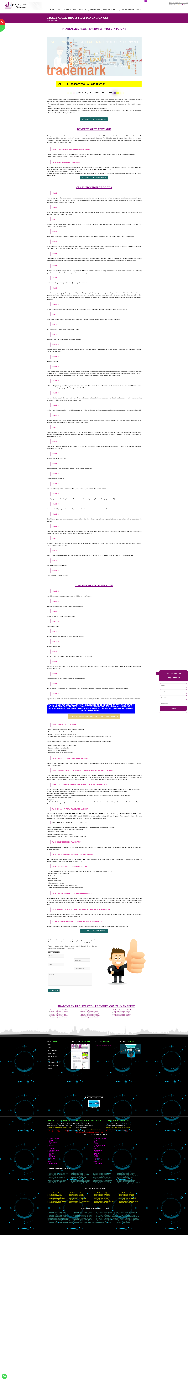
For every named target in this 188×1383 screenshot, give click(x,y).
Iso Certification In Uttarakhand (128, 1199)
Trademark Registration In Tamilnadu (107, 1215)
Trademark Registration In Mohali (122, 1011)
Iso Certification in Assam (55, 1194)
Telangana (96, 1158)
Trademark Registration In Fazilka (89, 1014)
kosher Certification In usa (102, 1202)
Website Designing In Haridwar (126, 1181)
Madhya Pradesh (53, 1150)
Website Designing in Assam (55, 1176)
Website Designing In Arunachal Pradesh (129, 1176)
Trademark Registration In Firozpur (59, 1015)
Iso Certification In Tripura (127, 1195)
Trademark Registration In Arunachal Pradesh (60, 1222)
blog (49, 1059)
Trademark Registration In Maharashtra (58, 1218)
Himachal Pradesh (99, 1145)
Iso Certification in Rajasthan (102, 1193)
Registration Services (110, 9)
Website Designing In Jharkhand (126, 1180)
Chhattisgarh (52, 1142)
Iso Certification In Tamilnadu (102, 1195)
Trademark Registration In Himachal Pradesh (130, 1221)
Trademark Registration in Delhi (56, 1212)
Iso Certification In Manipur (77, 1199)
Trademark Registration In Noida (106, 1221)
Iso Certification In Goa (54, 1202)
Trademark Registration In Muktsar (122, 1015)
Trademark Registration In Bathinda (59, 1011)
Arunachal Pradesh (99, 1139)
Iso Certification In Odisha (127, 1194)
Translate (183, 4)
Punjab (95, 1155)
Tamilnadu (51, 1158)
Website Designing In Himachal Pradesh (104, 1183)
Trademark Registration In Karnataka (107, 1216)
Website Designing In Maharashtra (81, 1181)
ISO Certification (70, 9)
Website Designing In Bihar (79, 1176)
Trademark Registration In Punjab (57, 1215)
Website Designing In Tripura (125, 1177)
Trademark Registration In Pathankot (122, 1013)
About (59, 9)
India (49, 1161)
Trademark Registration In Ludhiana (59, 1010)
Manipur (96, 1152)
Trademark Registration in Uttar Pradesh (59, 1221)
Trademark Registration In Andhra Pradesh (85, 1222)
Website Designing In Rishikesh (126, 1173)
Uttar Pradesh (52, 1163)
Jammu (50, 1147)
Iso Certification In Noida (76, 1202)
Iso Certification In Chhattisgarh (78, 1198)
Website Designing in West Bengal (57, 1180)
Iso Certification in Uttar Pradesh (57, 1201)
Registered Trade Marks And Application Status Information (95, 717)
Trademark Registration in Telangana (58, 1219)
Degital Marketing (53, 1065)
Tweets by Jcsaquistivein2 (103, 1045)
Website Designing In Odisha (101, 1174)
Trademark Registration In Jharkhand (107, 1218)
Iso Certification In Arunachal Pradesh (105, 1201)
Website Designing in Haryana (56, 1178)
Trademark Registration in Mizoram (127, 1212)
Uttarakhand (97, 1160)
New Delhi (96, 1153)
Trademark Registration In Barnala (89, 1017)
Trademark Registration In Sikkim (82, 1215)
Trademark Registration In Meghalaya (107, 1219)
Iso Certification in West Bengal (128, 1197)
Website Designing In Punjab (125, 1174)
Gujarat (95, 1143)
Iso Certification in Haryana (55, 1197)
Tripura (50, 1160)
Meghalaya (52, 1152)
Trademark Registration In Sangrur (122, 1014)
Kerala (95, 1148)
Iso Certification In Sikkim (77, 1195)
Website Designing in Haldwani (56, 1181)
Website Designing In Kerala (125, 1178)
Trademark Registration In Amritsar (90, 1010)
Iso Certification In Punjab (55, 1195)
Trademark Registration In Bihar (82, 1214)
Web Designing (95, 9)
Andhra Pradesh (53, 1139)
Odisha (50, 1155)
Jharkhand (96, 1147)
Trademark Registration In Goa (82, 1221)
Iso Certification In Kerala (101, 1198)
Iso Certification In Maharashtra (56, 1198)
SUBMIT (173, 708)
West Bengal (97, 1163)
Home (52, 9)
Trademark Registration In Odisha (127, 1214)
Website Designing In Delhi (79, 1178)
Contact (140, 9)
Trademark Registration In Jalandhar (122, 1010)
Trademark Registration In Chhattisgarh (128, 1218)
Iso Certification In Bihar (76, 1194)
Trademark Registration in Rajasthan (107, 1212)
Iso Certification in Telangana (56, 1199)
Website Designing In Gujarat (101, 1176)
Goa (49, 1143)
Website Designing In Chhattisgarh (81, 1180)
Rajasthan (51, 1156)
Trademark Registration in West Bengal (128, 1216)
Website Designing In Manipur (102, 1181)
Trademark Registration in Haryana (57, 1216)
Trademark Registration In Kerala (82, 1218)
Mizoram (51, 1153)
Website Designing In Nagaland (80, 1174)
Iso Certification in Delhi (54, 1193)
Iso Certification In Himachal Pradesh (80, 1201)
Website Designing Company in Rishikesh (129, 1183)
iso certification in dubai (124, 1222)
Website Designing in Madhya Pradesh (58, 1173)
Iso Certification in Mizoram (127, 1193)
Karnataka (51, 1148)
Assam (50, 1140)
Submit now (54, 990)
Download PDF (101, 119)
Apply (87, 119)
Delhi (95, 1142)
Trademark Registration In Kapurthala (90, 1015)
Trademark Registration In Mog (58, 1014)
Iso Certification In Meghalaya (103, 1199)
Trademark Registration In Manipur (83, 1219)
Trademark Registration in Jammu (82, 1212)
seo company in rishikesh (104, 1222)
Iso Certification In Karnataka (102, 1197)
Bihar (95, 1140)
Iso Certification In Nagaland (102, 1194)
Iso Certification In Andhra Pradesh (129, 1201)
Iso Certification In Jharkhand (128, 1198)
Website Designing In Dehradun (102, 1173)
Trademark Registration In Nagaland (107, 1214)
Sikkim (95, 1156)
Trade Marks (82, 9)
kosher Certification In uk (126, 1202)
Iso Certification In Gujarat (77, 1197)
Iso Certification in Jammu (77, 1193)
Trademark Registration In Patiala (58, 1013)
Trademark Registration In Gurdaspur (90, 1013)
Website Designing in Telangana (56, 1183)
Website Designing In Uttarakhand (103, 1180)
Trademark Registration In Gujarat (83, 1216)
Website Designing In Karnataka (102, 1178)
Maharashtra (97, 1150)
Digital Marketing (127, 9)
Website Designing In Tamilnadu (102, 1177)
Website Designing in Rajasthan (56, 1177)
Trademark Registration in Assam (57, 1214)
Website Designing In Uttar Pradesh (81, 1183)
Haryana (51, 1145)
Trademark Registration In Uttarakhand (128, 1219)
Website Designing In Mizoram (56, 1174)
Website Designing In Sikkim (79, 1177)
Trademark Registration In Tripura (127, 1215)
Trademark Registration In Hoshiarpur (90, 1011)
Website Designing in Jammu (79, 1173)
